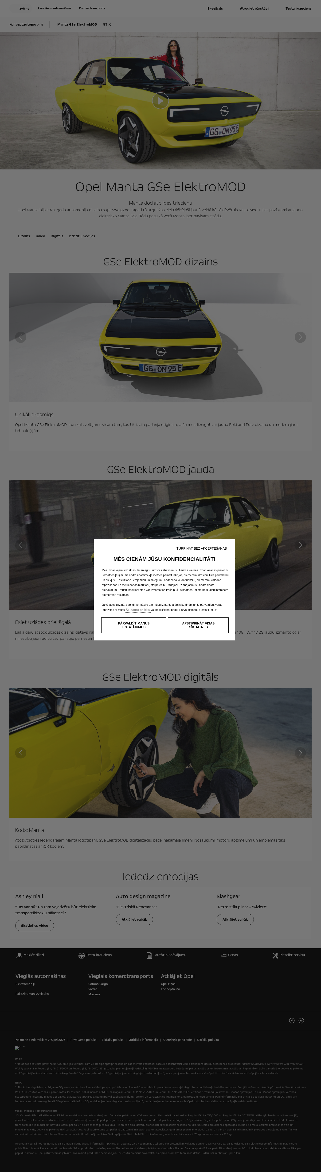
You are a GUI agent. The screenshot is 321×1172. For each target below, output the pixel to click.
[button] (203, 548)
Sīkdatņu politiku (138, 610)
